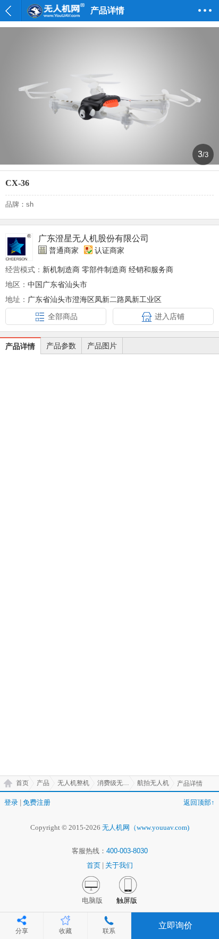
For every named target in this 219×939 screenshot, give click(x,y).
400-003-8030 (127, 851)
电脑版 (92, 900)
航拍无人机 (153, 783)
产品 (43, 783)
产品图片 (102, 345)
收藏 (65, 931)
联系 (109, 931)
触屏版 (126, 900)
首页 (22, 783)
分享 (21, 931)
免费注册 (36, 802)
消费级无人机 (115, 783)
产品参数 (61, 345)
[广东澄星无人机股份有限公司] (19, 247)
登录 (11, 802)
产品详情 (20, 346)
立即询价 (175, 925)
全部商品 (63, 316)
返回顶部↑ (199, 802)
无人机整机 (73, 783)
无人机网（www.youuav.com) (145, 827)
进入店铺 (169, 316)
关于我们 (119, 865)
